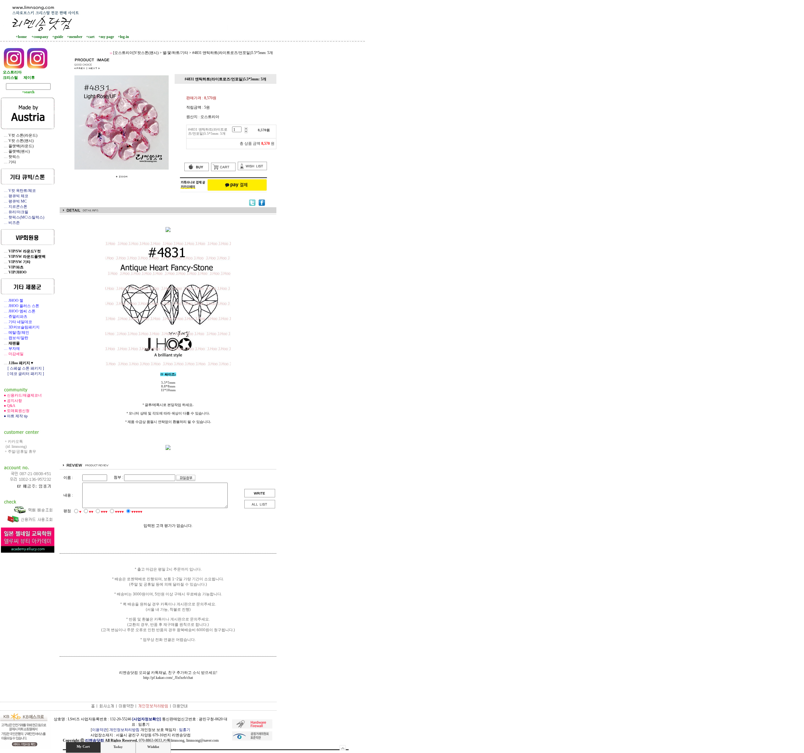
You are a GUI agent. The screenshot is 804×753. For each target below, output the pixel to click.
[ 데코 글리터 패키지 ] (22, 373)
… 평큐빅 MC (14, 201)
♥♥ (91, 512)
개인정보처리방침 (124, 730)
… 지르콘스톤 (14, 206)
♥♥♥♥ (119, 512)
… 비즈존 (10, 222)
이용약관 (99, 730)
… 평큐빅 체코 (14, 196)
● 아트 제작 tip (14, 416)
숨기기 (343, 747)
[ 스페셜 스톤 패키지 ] (22, 368)
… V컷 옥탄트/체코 (18, 190)
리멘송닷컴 (94, 740)
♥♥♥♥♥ (136, 512)
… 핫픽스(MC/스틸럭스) (22, 217)
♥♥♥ (104, 512)
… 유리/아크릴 (14, 212)
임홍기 (184, 730)
